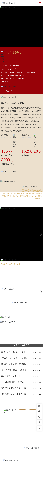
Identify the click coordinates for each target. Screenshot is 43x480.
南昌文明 (26, 471)
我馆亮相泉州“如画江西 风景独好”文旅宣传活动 (14, 364)
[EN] (35, 3)
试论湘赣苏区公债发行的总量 (15, 427)
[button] (41, 234)
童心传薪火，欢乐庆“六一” (12, 376)
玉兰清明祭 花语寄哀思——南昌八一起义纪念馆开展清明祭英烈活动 (14, 388)
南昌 (34, 468)
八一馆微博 (15, 468)
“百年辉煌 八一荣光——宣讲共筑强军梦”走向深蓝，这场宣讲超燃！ (15, 358)
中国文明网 (8, 471)
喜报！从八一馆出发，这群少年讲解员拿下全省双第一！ (14, 352)
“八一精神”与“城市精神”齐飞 (14, 424)
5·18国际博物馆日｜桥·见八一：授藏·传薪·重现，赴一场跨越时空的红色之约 (15, 382)
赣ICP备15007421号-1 (21, 476)
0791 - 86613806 (18, 78)
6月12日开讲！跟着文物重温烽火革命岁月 (14, 370)
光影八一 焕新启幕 (21, 345)
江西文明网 (17, 471)
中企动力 (29, 468)
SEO (29, 474)
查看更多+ (5, 81)
